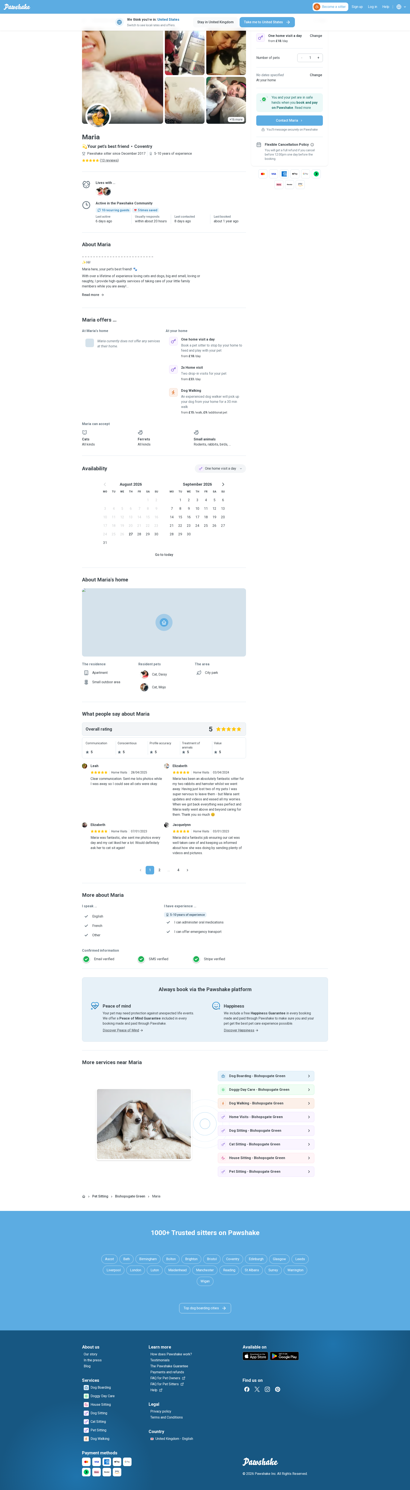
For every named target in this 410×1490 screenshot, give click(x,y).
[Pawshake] (17, 7)
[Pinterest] (277, 1389)
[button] (289, 102)
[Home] (83, 1196)
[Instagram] (267, 1389)
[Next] (187, 870)
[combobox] (220, 468)
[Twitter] (257, 1389)
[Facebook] (247, 1389)
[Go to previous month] (105, 484)
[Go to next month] (223, 484)
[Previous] (140, 870)
